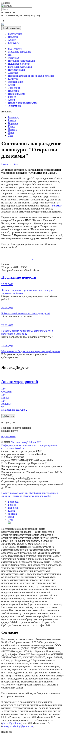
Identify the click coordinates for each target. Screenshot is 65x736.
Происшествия (16, 69)
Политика (13, 90)
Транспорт (14, 87)
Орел (11, 132)
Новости (13, 36)
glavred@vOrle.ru (11, 723)
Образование (15, 81)
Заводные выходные (19, 51)
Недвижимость (16, 93)
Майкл (5, 396)
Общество (14, 57)
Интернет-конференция (21, 60)
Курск (11, 126)
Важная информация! (20, 66)
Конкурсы (14, 42)
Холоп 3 (6, 402)
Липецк (12, 129)
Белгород (13, 117)
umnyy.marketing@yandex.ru (18, 726)
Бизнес (12, 96)
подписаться (8, 436)
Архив (12, 99)
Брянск (12, 120)
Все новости (15, 48)
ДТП (11, 54)
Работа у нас (15, 33)
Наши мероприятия (19, 63)
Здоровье (13, 72)
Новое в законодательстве (23, 102)
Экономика (14, 105)
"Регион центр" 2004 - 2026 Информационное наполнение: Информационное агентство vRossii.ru (29, 445)
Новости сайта (9, 164)
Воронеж (13, 123)
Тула (10, 135)
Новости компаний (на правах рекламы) (31, 75)
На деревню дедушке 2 (14, 408)
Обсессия (6, 390)
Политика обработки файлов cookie (31, 496)
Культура (13, 78)
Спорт (11, 84)
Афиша (12, 39)
